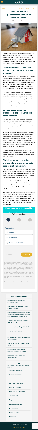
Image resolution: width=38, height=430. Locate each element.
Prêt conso (12, 416)
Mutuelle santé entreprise (17, 391)
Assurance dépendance (16, 383)
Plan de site (16, 427)
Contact (22, 427)
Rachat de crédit (14, 412)
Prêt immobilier (13, 408)
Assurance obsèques (15, 387)
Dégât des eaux (14, 400)
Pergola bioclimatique (15, 404)
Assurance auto (14, 396)
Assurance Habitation (15, 370)
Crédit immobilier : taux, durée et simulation (19, 8)
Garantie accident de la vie (17, 379)
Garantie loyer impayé (15, 375)
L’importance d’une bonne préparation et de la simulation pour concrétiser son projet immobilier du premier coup (19, 314)
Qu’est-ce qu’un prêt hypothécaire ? (18, 327)
